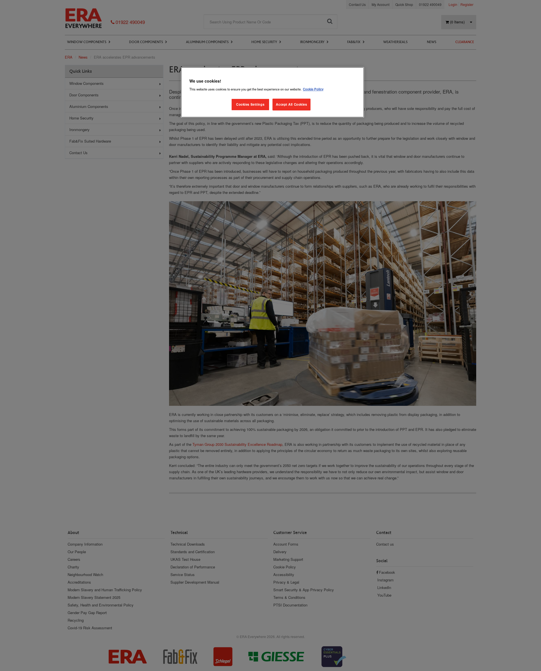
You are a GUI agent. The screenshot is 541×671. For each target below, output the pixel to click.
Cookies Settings (250, 104)
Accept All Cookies (291, 104)
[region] (272, 92)
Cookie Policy (313, 89)
